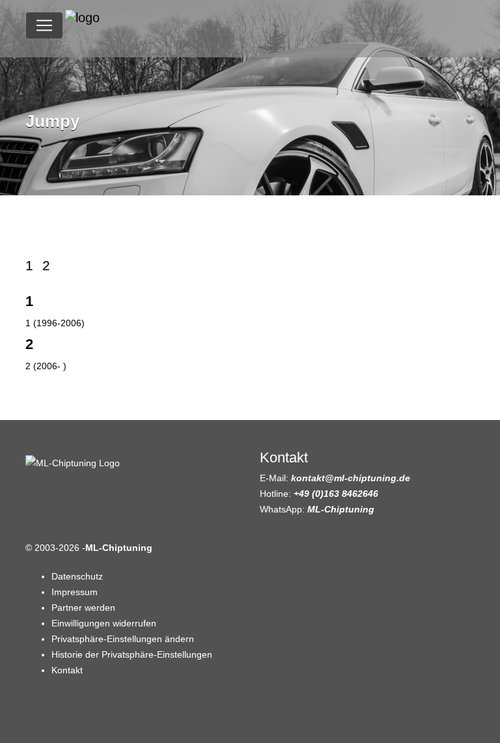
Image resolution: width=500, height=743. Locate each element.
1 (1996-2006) (55, 323)
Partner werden (83, 607)
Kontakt (67, 670)
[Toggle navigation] (44, 25)
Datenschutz (77, 576)
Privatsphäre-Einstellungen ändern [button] (122, 639)
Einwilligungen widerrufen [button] (103, 623)
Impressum (74, 592)
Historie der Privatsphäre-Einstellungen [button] (131, 654)
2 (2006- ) (45, 366)
